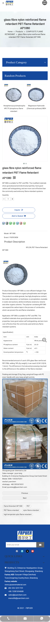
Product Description (14, 241)
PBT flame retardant (11, 510)
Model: (6, 233)
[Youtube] (32, 551)
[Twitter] (27, 551)
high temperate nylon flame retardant (18, 514)
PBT (28, 506)
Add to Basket (17, 216)
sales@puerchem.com (17, 595)
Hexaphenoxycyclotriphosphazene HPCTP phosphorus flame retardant (16, 108)
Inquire (17, 210)
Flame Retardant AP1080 (13, 506)
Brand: (6, 237)
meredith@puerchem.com (18, 598)
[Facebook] (16, 551)
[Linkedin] (22, 551)
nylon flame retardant (31, 510)
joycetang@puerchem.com (17, 487)
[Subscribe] (40, 544)
